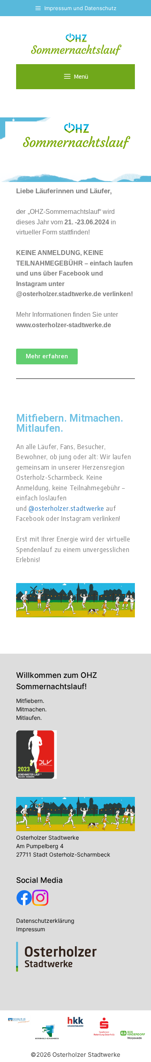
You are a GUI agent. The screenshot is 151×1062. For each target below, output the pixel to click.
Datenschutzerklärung (45, 920)
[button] (47, 356)
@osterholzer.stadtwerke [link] (66, 508)
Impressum (30, 929)
